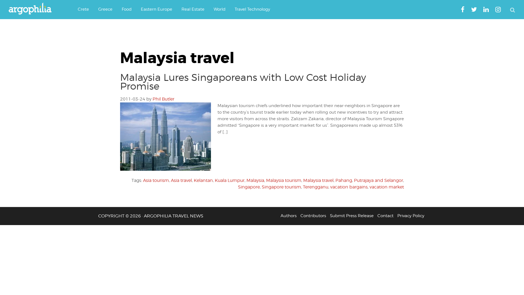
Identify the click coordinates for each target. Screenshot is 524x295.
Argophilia (32, 9)
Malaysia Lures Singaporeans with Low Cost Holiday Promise (243, 81)
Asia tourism (156, 180)
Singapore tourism (281, 187)
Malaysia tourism (283, 180)
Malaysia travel (318, 180)
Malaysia (255, 180)
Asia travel (181, 180)
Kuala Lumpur (230, 180)
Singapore (249, 187)
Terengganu (315, 187)
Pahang (343, 180)
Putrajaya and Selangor (378, 180)
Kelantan (203, 180)
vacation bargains (349, 187)
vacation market (387, 187)
